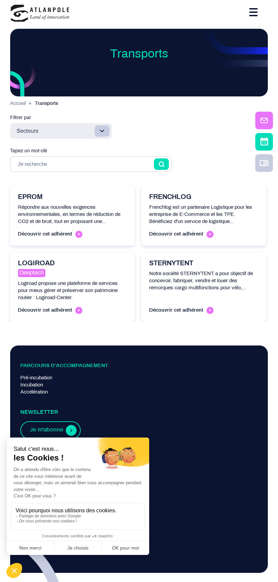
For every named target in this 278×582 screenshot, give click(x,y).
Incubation (31, 385)
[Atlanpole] (40, 14)
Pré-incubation (36, 378)
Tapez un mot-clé (28, 151)
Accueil (18, 104)
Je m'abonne (46, 430)
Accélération (34, 392)
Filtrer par (20, 118)
